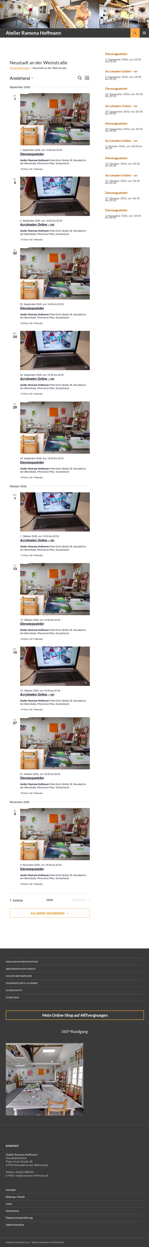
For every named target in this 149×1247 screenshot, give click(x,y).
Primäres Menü (144, 33)
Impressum (12, 1210)
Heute (50, 899)
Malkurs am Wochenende (22, 961)
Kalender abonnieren (47, 913)
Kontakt (11, 1189)
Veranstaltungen (19, 68)
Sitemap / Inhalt (15, 1196)
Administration (15, 1224)
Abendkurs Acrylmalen (21, 968)
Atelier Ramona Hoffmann (33, 33)
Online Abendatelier (19, 975)
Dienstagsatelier (32, 154)
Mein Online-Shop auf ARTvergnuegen (75, 1015)
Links (9, 1203)
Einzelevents (14, 990)
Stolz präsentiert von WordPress (48, 1242)
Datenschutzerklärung (19, 1217)
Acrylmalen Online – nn (37, 224)
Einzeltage (12, 997)
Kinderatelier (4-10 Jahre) (22, 983)
